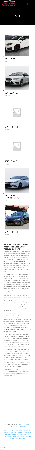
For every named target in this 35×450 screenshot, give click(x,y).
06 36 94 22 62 (7, 405)
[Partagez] (4, 447)
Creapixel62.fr (22, 426)
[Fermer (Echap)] (5, 447)
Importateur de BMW (9, 431)
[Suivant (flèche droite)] (2, 449)
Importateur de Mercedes (23, 431)
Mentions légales (24, 424)
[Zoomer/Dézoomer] (0, 447)
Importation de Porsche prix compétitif (18, 434)
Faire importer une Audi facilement (14, 436)
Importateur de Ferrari (10, 432)
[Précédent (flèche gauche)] (0, 449)
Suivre (20, 413)
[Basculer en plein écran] (2, 447)
